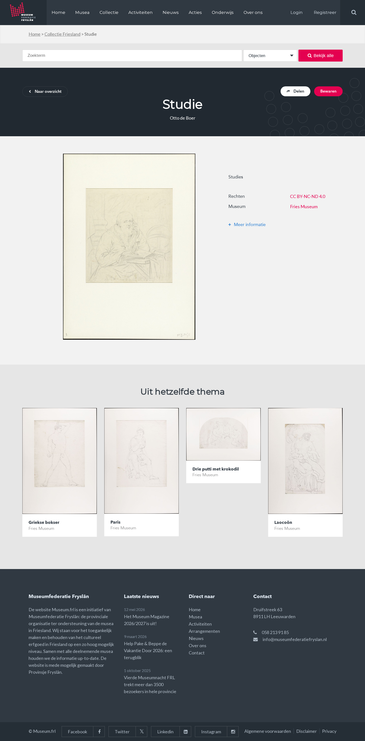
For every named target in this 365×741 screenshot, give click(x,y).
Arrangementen (204, 631)
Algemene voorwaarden (267, 731)
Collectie (109, 12)
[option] (129, 247)
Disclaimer (306, 731)
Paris (115, 522)
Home (58, 12)
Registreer (325, 12)
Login (297, 12)
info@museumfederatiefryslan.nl (295, 639)
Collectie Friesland (62, 34)
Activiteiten (140, 12)
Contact (197, 652)
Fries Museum (304, 206)
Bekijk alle (324, 55)
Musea (82, 12)
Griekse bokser (44, 523)
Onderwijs (223, 12)
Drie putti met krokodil (215, 469)
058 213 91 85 (275, 632)
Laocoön (283, 523)
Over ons (253, 12)
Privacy (329, 731)
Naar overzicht (48, 92)
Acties (195, 12)
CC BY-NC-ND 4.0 (307, 196)
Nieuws (171, 12)
